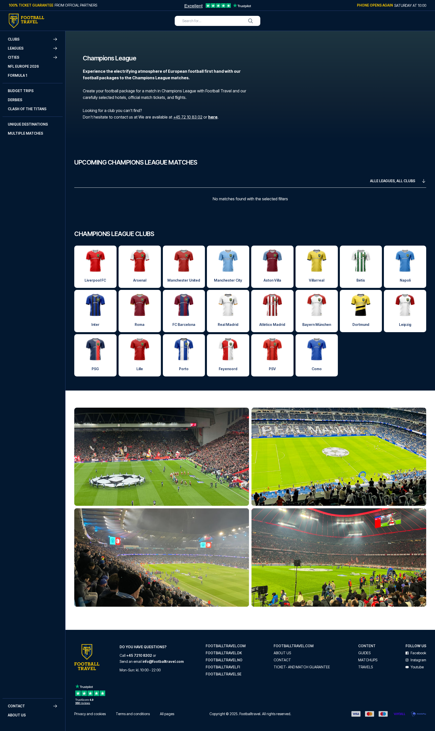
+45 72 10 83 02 (187, 117)
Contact (282, 660)
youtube (417, 667)
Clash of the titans (27, 109)
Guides (364, 653)
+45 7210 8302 (139, 655)
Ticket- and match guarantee (302, 667)
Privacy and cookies (90, 714)
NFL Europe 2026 (23, 66)
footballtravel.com (225, 646)
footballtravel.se (223, 674)
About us (17, 715)
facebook (418, 653)
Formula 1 (17, 75)
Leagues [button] (15, 48)
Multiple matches (25, 133)
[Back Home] (26, 21)
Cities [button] (13, 57)
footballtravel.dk (224, 653)
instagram (418, 660)
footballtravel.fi (223, 667)
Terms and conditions (133, 714)
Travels (365, 667)
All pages (167, 714)
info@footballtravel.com (163, 661)
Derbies (15, 100)
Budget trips (20, 91)
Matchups (367, 660)
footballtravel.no (224, 660)
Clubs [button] (13, 39)
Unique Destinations (28, 124)
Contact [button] (16, 706)
